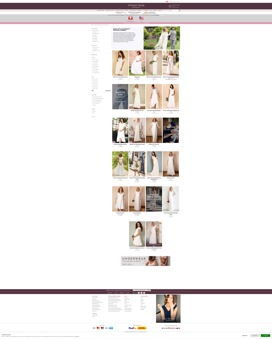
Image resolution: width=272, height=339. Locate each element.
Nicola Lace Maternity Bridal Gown (120, 177)
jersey (94, 111)
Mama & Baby (133, 10)
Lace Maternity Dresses (112, 306)
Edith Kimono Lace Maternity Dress (120, 77)
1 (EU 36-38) (95, 80)
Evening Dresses (95, 30)
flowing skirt (96, 72)
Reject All (255, 335)
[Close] (162, 15)
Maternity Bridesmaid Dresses (114, 311)
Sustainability (126, 299)
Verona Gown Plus (137, 212)
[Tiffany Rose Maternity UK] (163, 328)
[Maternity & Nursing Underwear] (145, 266)
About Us (126, 297)
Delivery (142, 300)
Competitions (127, 302)
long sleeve (95, 69)
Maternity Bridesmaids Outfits (114, 299)
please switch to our (150, 15)
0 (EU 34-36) (95, 78)
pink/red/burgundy (97, 100)
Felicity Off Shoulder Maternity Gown (171, 77)
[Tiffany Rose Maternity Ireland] (165, 328)
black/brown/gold (97, 101)
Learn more (76, 336)
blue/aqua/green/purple (98, 98)
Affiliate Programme (128, 309)
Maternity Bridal (100, 10)
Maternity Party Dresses (112, 297)
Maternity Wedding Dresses (97, 302)
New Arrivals (94, 297)
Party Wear (94, 39)
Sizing (142, 299)
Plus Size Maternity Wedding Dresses (115, 309)
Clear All (93, 116)
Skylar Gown (137, 77)
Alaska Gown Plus (171, 177)
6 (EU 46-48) (95, 88)
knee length (96, 61)
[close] (270, 333)
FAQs (142, 297)
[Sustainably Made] (125, 13)
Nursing (127, 10)
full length (96, 59)
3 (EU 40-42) (95, 83)
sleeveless (95, 64)
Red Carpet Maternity (96, 306)
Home (92, 24)
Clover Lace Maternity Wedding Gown (171, 110)
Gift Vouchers (143, 308)
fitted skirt (95, 71)
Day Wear (94, 35)
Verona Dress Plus (120, 212)
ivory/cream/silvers (97, 96)
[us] (141, 20)
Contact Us (143, 303)
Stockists (126, 306)
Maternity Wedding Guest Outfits (114, 300)
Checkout (160, 10)
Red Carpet (94, 32)
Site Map (142, 309)
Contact (109, 293)
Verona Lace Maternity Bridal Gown (154, 248)
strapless (95, 63)
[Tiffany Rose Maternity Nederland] (171, 328)
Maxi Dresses (95, 36)
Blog (127, 293)
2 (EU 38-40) (95, 82)
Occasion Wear (95, 315)
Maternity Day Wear (96, 305)
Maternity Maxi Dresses (112, 305)
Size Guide (107, 90)
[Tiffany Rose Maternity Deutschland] (169, 328)
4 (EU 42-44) (95, 85)
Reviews (122, 293)
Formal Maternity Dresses (113, 302)
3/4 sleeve (95, 67)
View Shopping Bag (175, 7)
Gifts (151, 10)
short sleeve (96, 66)
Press (125, 303)
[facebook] (139, 293)
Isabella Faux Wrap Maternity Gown (137, 144)
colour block (96, 103)
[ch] (130, 20)
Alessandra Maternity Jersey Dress (137, 248)
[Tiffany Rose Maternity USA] (173, 328)
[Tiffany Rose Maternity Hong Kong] (179, 328)
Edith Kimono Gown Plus (154, 144)
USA (141, 21)
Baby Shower (110, 303)
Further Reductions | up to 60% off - (136, 23)
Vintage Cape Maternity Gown (137, 110)
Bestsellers (94, 299)
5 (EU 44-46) (95, 87)
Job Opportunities (127, 311)
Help (116, 293)
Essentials (139, 10)
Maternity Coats (96, 50)
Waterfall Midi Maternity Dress (120, 144)
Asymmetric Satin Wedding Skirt (154, 110)
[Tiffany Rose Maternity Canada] (175, 328)
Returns (142, 302)
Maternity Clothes (119, 10)
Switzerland (130, 21)
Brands (154, 10)
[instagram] (144, 293)
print (94, 105)
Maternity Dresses (110, 10)
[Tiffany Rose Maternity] (129, 8)
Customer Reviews (128, 305)
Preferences (244, 335)
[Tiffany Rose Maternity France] (167, 328)
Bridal (93, 316)
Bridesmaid (94, 38)
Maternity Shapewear (96, 309)
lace (94, 112)
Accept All (265, 335)
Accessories (145, 10)
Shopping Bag (143, 306)
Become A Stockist (127, 308)
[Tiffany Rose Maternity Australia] (177, 328)
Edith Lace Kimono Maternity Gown (154, 77)
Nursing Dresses (95, 33)
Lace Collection (95, 47)
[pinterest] (141, 293)
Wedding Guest (95, 41)
